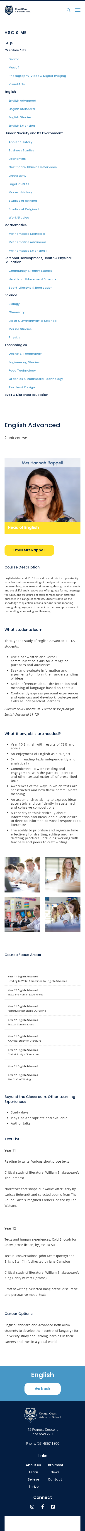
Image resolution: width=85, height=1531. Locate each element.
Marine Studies (20, 329)
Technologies (16, 345)
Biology (14, 304)
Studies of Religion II (24, 210)
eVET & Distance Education (26, 395)
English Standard (22, 109)
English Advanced (22, 101)
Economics (17, 159)
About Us (33, 1465)
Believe (33, 1479)
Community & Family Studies (30, 271)
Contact (55, 1479)
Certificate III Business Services (33, 167)
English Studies (20, 118)
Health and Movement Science (32, 280)
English (10, 92)
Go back (42, 1389)
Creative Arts (16, 51)
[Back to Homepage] (26, 10)
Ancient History (20, 142)
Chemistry (17, 312)
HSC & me (16, 33)
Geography (18, 176)
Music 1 (14, 68)
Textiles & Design (22, 388)
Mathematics (16, 226)
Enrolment (54, 1465)
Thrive (34, 1487)
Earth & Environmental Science (33, 321)
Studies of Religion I (23, 201)
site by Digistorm (42, 1525)
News (55, 1472)
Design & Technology (25, 354)
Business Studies (21, 151)
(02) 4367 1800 (48, 1443)
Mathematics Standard (27, 234)
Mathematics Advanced (27, 242)
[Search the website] (68, 10)
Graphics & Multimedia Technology (36, 379)
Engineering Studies (24, 363)
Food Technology (22, 371)
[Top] (42, 1415)
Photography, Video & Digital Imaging (37, 76)
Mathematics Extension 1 (27, 251)
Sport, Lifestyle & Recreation (31, 288)
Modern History (20, 193)
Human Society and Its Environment (34, 134)
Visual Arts (17, 84)
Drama (14, 59)
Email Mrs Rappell (29, 550)
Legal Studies (19, 184)
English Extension (22, 126)
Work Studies (19, 218)
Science (11, 296)
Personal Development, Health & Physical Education (38, 260)
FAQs (9, 43)
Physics (14, 338)
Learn (33, 1472)
